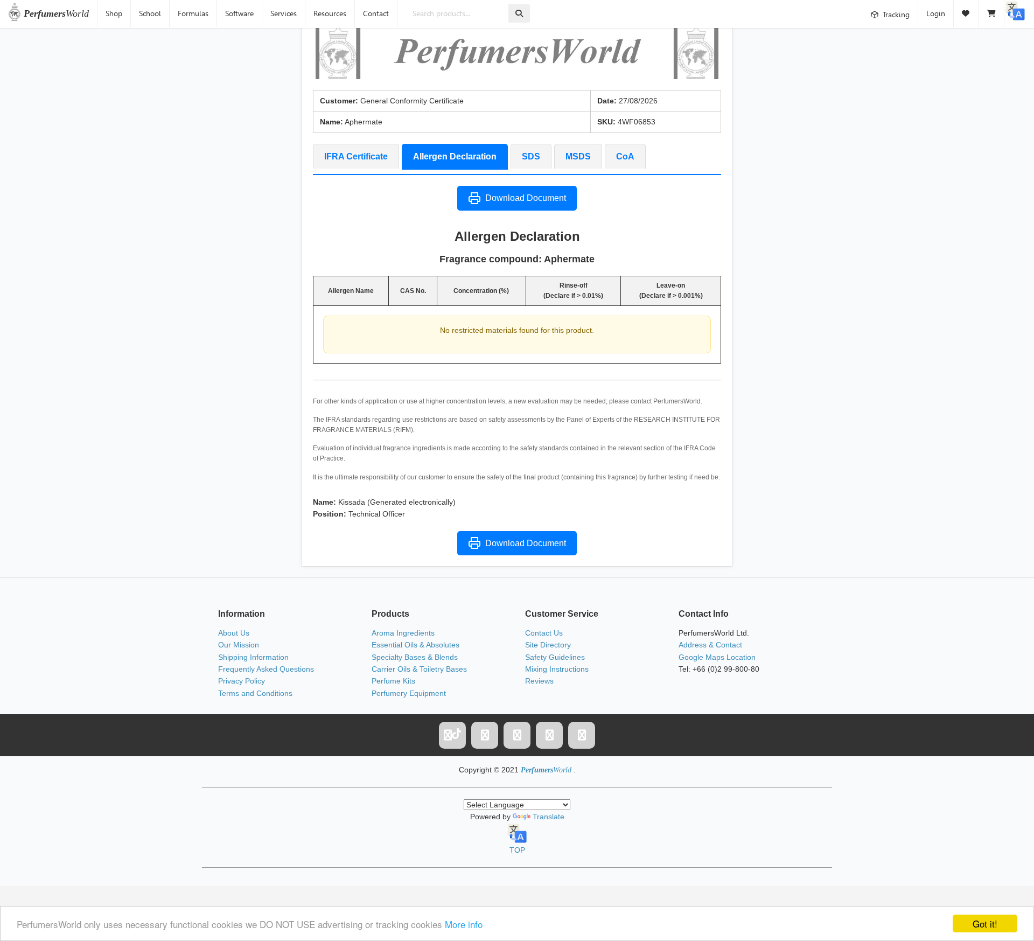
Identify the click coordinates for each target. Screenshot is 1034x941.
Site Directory (548, 644)
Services (283, 13)
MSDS (578, 156)
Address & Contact (710, 644)
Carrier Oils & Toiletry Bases (419, 669)
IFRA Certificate (356, 156)
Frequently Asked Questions (266, 669)
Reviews (539, 681)
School (150, 13)
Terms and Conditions (255, 693)
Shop (114, 13)
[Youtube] (581, 735)
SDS (531, 156)
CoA (625, 156)
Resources (329, 13)
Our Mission (238, 644)
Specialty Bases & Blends (415, 657)
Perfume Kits (393, 681)
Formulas (193, 13)
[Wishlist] (966, 13)
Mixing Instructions (557, 669)
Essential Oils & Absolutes (415, 644)
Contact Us (544, 633)
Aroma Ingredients (403, 633)
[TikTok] (452, 735)
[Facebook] (484, 735)
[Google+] (549, 735)
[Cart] (991, 13)
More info (464, 924)
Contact (376, 13)
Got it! (985, 923)
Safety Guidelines (555, 657)
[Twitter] (517, 735)
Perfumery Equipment (409, 693)
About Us (233, 633)
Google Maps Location (717, 657)
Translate (548, 816)
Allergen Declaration (455, 156)
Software (239, 13)
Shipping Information (253, 657)
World (56, 13)
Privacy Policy (241, 681)
